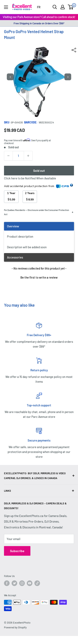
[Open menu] (6, 7)
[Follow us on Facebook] (7, 583)
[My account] (63, 7)
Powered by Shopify (15, 627)
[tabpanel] (39, 237)
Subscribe (17, 551)
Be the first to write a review (39, 277)
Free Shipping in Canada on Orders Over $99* (39, 23)
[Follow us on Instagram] (22, 583)
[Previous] (10, 76)
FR (38, 7)
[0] (70, 7)
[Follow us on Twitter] (14, 583)
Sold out (39, 170)
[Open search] (55, 7)
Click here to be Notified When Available (30, 178)
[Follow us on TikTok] (37, 583)
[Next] (67, 76)
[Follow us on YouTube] (29, 583)
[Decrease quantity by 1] (8, 155)
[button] (39, 277)
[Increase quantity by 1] (28, 155)
